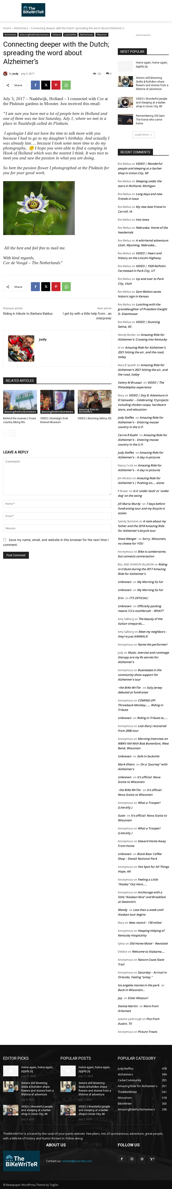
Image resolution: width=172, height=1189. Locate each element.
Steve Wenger (127, 539)
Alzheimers (21, 28)
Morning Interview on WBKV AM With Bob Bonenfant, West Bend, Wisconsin (143, 743)
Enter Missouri (138, 998)
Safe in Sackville (148, 756)
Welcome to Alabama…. (148, 951)
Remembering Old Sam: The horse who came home (150, 119)
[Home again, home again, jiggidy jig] (125, 66)
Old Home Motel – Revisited (148, 943)
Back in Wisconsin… (131, 990)
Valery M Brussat (130, 382)
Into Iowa (142, 220)
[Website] (142, 1159)
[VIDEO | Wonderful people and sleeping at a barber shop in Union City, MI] (125, 102)
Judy (15, 73)
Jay (120, 998)
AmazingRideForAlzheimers (34, 34)
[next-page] (13, 433)
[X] (45, 85)
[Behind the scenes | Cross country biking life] (20, 402)
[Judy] (6, 73)
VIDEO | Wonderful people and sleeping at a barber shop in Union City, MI (151, 102)
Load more (142, 134)
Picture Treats (147, 1032)
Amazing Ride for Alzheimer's (89, 410)
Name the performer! (152, 644)
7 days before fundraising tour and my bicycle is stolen (141, 508)
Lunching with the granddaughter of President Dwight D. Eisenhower (142, 309)
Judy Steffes (126, 417)
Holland (56, 34)
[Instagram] (132, 1159)
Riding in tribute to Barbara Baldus (28, 314)
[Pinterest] (56, 85)
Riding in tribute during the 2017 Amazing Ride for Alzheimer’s (142, 569)
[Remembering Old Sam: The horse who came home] (125, 119)
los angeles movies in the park (138, 985)
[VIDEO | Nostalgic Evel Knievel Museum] (57, 402)
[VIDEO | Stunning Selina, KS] (95, 402)
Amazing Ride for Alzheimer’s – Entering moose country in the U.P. (140, 422)
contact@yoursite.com (77, 1161)
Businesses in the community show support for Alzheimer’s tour (139, 674)
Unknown (124, 582)
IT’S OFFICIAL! (138, 598)
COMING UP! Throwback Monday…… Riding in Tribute (140, 705)
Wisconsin (102, 34)
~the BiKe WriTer (129, 688)
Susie (121, 815)
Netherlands (86, 34)
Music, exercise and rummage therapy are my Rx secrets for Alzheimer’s (143, 657)
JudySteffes (70, 34)
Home (7, 28)
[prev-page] (6, 433)
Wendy (122, 910)
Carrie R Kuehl (128, 435)
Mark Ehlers (126, 764)
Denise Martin (128, 1006)
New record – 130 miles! (145, 923)
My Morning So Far (150, 582)
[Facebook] (35, 85)
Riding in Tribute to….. (152, 718)
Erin (120, 598)
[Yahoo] (152, 1159)
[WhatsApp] (66, 85)
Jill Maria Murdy (129, 504)
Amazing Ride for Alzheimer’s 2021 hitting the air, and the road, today (142, 352)
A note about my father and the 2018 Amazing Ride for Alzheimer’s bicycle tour (142, 526)
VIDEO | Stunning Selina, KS (94, 418)
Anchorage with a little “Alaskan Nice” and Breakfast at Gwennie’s (142, 897)
